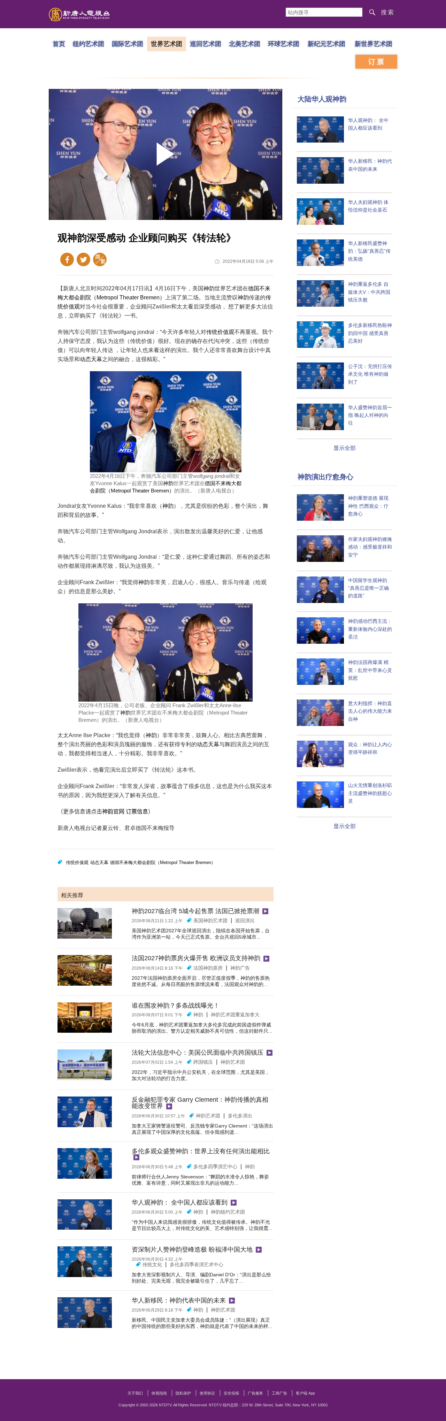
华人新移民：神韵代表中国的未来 (179, 1300)
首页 (59, 43)
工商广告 (279, 1393)
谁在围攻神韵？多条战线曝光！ (176, 1005)
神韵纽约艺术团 (228, 1212)
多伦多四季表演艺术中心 (196, 1264)
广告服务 (255, 1393)
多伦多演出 (240, 1115)
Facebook (67, 259)
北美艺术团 (244, 43)
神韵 (209, 288)
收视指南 (159, 1393)
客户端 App (305, 1393)
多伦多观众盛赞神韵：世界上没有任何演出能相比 (201, 1151)
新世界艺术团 (373, 43)
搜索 (388, 12)
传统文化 (152, 1264)
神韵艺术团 (233, 1062)
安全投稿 (231, 1393)
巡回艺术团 (205, 43)
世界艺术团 (166, 43)
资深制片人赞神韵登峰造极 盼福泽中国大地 (192, 1249)
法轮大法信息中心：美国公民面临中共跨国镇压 (197, 1052)
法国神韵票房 (208, 968)
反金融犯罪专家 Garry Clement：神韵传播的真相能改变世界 (200, 1102)
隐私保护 (183, 1393)
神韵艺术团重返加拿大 (235, 1014)
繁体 (100, 259)
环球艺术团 (283, 43)
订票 (377, 62)
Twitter (83, 259)
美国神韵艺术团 (210, 920)
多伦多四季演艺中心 (215, 1166)
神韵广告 (240, 968)
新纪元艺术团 (326, 43)
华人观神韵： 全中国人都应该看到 (180, 1202)
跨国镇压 (203, 1062)
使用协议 (207, 1393)
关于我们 (135, 1393)
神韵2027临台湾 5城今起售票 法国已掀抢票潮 (195, 911)
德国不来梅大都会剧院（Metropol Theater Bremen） (163, 862)
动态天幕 (91, 359)
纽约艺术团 (88, 43)
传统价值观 (220, 332)
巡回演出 (245, 920)
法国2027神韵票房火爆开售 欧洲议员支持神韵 (196, 958)
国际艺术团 (127, 43)
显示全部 (344, 448)
